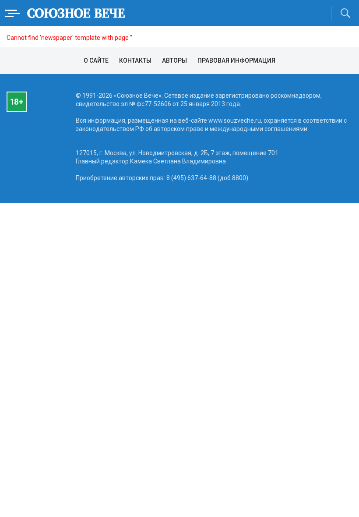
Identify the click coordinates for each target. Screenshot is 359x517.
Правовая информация (236, 60)
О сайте (96, 60)
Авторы (174, 60)
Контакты (135, 60)
